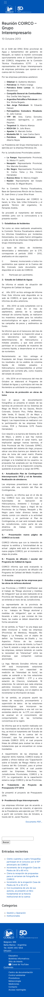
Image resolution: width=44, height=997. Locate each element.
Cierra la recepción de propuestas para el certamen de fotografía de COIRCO (22, 876)
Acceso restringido (17, 990)
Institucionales (13, 916)
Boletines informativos (19, 958)
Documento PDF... (34, 822)
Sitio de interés (15, 961)
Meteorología (15, 981)
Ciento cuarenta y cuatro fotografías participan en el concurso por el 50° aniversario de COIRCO (24, 862)
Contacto (13, 987)
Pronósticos (14, 978)
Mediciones (14, 984)
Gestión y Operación (16, 913)
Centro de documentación (21, 972)
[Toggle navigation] (5, 2)
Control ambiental (17, 975)
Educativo (13, 955)
